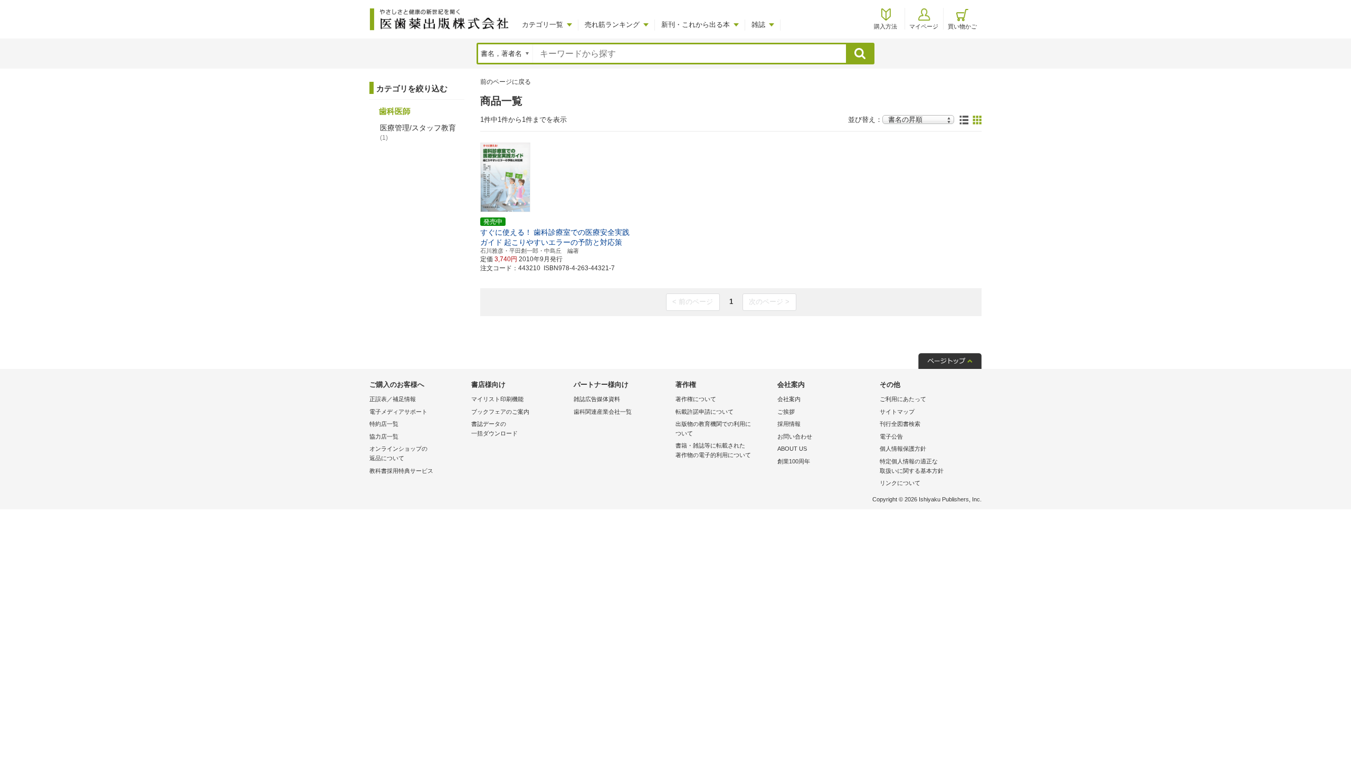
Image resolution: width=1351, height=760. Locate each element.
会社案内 (789, 399)
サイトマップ (897, 411)
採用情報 (789, 424)
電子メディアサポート (398, 411)
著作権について (696, 399)
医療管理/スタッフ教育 (418, 132)
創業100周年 (793, 461)
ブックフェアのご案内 (500, 411)
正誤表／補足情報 (392, 399)
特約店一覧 (383, 424)
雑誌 (758, 24)
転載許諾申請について (705, 411)
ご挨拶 (786, 411)
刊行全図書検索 (900, 424)
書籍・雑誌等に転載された (713, 450)
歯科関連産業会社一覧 (603, 411)
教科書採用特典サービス (401, 471)
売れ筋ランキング (612, 24)
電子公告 (891, 436)
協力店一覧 (383, 436)
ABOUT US (792, 448)
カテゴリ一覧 (542, 24)
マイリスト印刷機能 (497, 399)
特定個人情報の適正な (912, 466)
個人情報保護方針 (903, 448)
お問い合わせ (794, 436)
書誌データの (494, 428)
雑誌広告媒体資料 (597, 399)
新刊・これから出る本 (695, 24)
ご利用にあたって (903, 399)
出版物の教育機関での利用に (713, 428)
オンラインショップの (398, 453)
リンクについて (900, 483)
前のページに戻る (505, 82)
